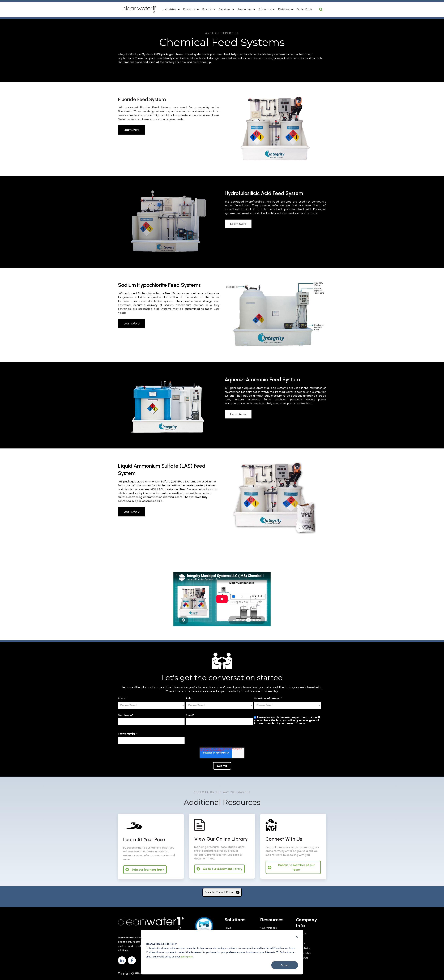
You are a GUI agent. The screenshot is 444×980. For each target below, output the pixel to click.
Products (189, 9)
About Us (265, 9)
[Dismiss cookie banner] (297, 937)
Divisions (283, 9)
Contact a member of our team (296, 867)
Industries (169, 9)
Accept (285, 965)
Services (224, 9)
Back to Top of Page (219, 892)
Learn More (132, 130)
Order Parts (304, 9)
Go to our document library (222, 869)
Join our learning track (148, 869)
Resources (245, 9)
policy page (187, 956)
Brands (207, 9)
